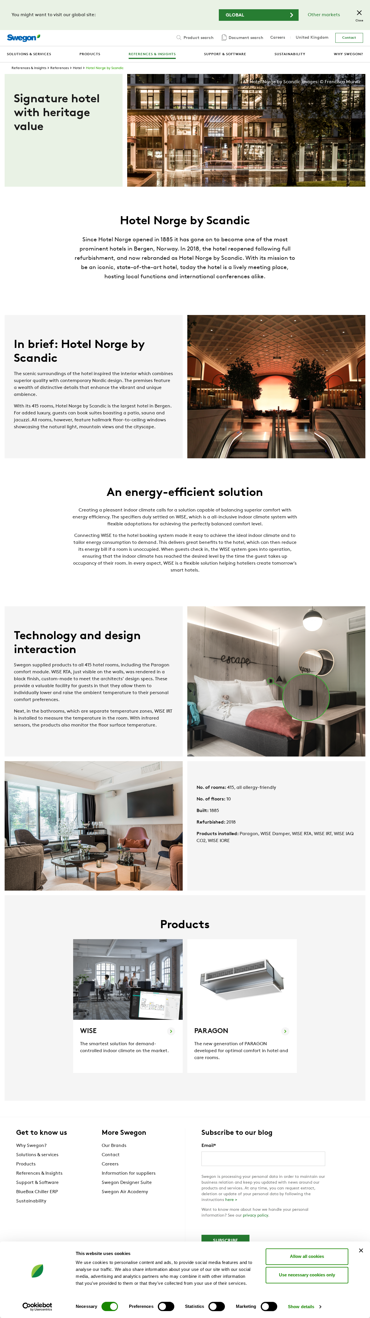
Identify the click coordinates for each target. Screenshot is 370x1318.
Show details (301, 1306)
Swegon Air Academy (125, 1192)
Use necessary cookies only (307, 1274)
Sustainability (31, 1201)
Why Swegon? (31, 1145)
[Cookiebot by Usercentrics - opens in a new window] (37, 1306)
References (59, 68)
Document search (245, 38)
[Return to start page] (23, 38)
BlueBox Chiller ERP (37, 1192)
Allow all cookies (307, 1256)
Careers (277, 38)
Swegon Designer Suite (127, 1182)
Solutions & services (37, 1155)
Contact (349, 38)
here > (231, 1200)
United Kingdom (312, 38)
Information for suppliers (129, 1173)
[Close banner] (361, 1250)
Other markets (324, 15)
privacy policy (255, 1215)
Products (26, 1164)
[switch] (166, 1306)
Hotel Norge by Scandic (104, 68)
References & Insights (29, 68)
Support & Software (37, 1182)
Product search (198, 38)
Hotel (77, 68)
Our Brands (114, 1145)
